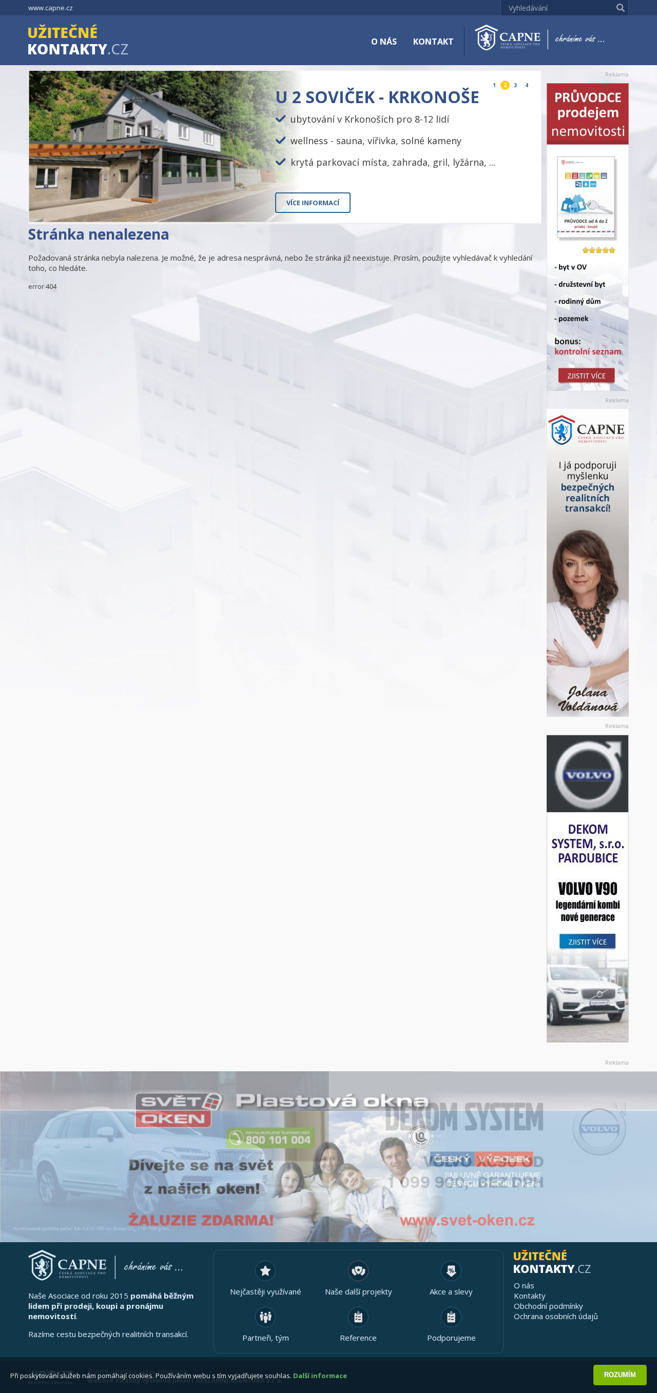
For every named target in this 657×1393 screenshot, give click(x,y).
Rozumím (620, 1375)
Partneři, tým (265, 1337)
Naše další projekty (358, 1291)
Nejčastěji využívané (265, 1291)
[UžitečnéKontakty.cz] (93, 41)
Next (524, 206)
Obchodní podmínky (548, 1306)
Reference (358, 1337)
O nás (384, 41)
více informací (312, 202)
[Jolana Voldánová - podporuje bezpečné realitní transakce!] (588, 563)
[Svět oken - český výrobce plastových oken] (328, 1156)
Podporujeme (451, 1337)
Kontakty (530, 1295)
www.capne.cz (50, 7)
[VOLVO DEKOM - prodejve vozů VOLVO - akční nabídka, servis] (588, 889)
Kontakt (433, 41)
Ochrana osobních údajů (556, 1316)
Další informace (320, 1375)
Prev (509, 206)
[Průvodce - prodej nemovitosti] (588, 237)
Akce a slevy (451, 1291)
